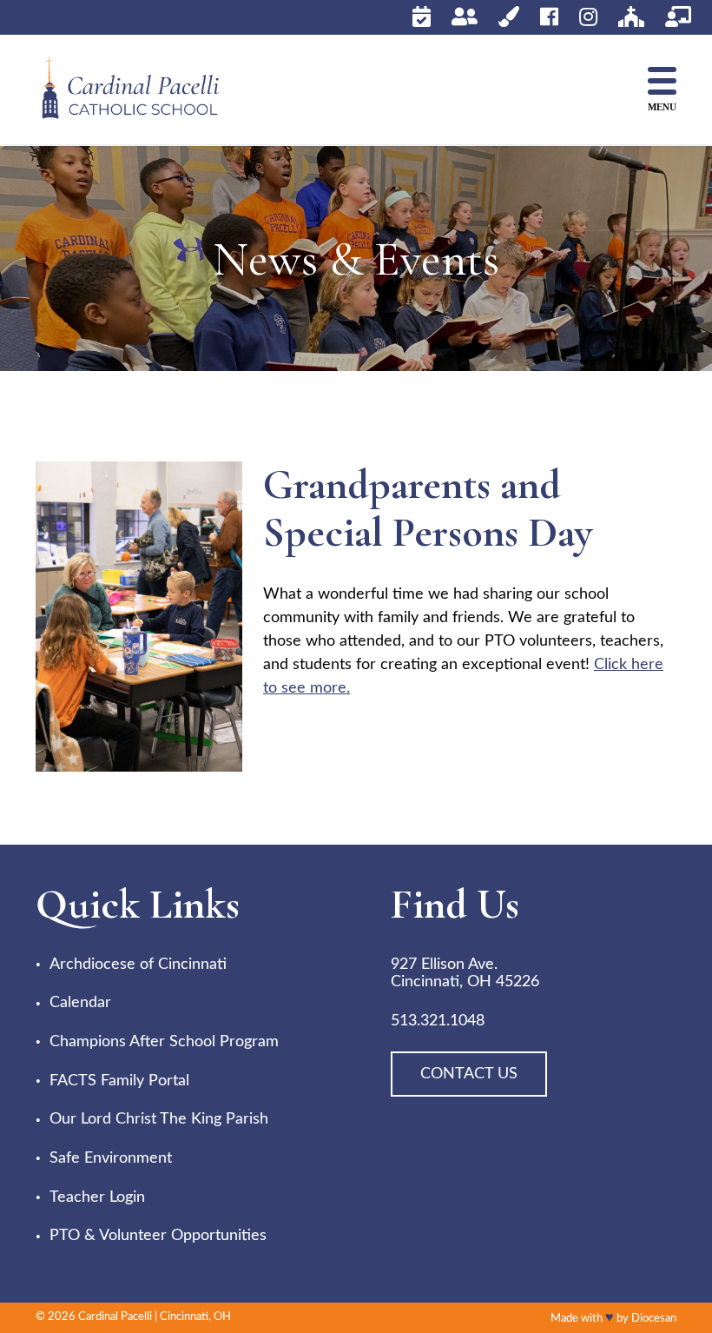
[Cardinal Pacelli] (144, 90)
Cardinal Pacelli (115, 1317)
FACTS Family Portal (119, 1081)
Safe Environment (110, 1158)
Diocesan (653, 1318)
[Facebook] (549, 17)
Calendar (80, 1003)
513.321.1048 (438, 1021)
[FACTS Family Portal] (465, 17)
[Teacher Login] (678, 17)
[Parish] (631, 17)
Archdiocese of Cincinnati (138, 964)
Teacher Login (97, 1197)
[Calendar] (421, 17)
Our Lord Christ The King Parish (158, 1119)
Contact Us (469, 1074)
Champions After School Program (164, 1042)
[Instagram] (588, 17)
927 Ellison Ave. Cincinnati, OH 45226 (465, 974)
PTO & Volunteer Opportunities (158, 1235)
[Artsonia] (508, 17)
